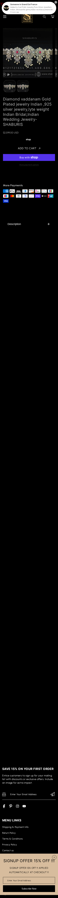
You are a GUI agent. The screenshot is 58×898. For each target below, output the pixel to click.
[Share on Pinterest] (25, 176)
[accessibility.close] (54, 857)
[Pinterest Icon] (11, 807)
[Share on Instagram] (30, 176)
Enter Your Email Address (19, 880)
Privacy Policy (9, 844)
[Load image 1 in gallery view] (9, 86)
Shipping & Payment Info (15, 827)
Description (14, 224)
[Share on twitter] (20, 176)
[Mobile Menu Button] (4, 16)
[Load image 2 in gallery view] (23, 86)
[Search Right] (44, 16)
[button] (52, 16)
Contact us (8, 850)
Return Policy (9, 833)
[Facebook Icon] (4, 807)
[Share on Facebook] (15, 176)
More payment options (29, 165)
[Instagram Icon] (17, 807)
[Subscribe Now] (53, 794)
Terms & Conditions (12, 838)
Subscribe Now (29, 888)
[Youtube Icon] (24, 807)
